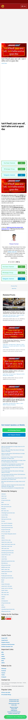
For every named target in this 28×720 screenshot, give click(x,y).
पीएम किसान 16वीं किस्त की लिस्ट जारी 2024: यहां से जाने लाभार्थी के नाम (13, 371)
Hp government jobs (5, 529)
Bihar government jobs (6, 506)
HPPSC (3, 535)
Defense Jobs (4, 517)
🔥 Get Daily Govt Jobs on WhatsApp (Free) (15, 716)
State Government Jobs (14, 703)
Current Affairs (4, 515)
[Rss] (19, 262)
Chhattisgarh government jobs (8, 512)
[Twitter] (15, 262)
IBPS (2, 652)
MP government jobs (5, 565)
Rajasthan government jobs (7, 577)
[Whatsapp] (11, 262)
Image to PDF (4, 638)
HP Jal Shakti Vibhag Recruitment (8, 533)
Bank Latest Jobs (5, 504)
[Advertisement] (14, 27)
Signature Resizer (14, 707)
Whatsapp (3, 668)
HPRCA (3, 538)
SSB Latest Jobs (5, 592)
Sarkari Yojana (4, 590)
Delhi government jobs (6, 519)
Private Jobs (4, 573)
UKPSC (3, 598)
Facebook (3, 670)
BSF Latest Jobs (5, 510)
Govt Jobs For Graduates (6, 523)
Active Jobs (14, 705)
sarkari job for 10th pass (6, 586)
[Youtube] (17, 262)
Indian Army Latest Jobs (6, 542)
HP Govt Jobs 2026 (5, 531)
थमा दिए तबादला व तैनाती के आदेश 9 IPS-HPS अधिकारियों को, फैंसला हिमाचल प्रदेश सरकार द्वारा (14, 312)
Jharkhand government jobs (7, 550)
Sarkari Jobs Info (12, 251)
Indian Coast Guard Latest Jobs (8, 544)
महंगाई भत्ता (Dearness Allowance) (9, 404)
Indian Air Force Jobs (6, 540)
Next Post (14, 288)
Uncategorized (4, 600)
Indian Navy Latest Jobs (6, 546)
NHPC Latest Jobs (5, 569)
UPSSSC (3, 607)
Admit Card (3, 496)
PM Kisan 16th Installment (8, 375)
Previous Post (14, 286)
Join (21, 162)
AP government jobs (5, 500)
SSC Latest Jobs (5, 594)
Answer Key (4, 498)
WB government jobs (6, 611)
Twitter (3, 674)
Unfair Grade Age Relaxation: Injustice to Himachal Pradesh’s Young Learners (14, 341)
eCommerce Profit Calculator (8, 644)
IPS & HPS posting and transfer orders (11, 316)
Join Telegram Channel (14, 434)
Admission (3, 494)
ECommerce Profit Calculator (14, 711)
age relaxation (16, 345)
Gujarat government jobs (6, 525)
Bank (2, 502)
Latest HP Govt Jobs (5, 554)
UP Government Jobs (14, 701)
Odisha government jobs (6, 571)
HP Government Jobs (14, 699)
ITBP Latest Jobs (5, 548)
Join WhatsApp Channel (14, 430)
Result (2, 579)
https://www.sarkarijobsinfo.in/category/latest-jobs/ (12, 487)
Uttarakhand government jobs (7, 609)
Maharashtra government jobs (8, 561)
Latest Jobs (4, 556)
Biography (3, 508)
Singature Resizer (5, 642)
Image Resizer (4, 640)
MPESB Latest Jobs (5, 567)
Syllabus (3, 596)
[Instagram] (13, 262)
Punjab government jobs (6, 575)
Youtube (3, 672)
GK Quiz (3, 521)
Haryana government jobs (7, 527)
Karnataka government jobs (7, 552)
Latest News (4, 63)
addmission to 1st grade (8, 345)
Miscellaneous (4, 563)
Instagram (3, 676)
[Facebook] (9, 262)
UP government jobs (5, 603)
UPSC (2, 605)
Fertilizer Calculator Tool (7, 646)
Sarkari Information (5, 584)
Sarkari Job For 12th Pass (6, 588)
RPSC (2, 582)
